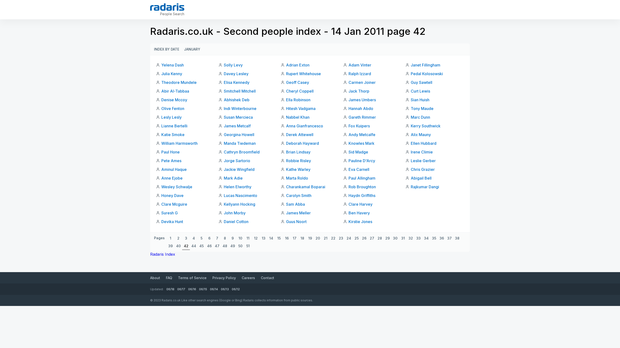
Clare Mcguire (174, 204)
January (192, 49)
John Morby (235, 212)
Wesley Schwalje (176, 186)
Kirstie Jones (360, 221)
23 (341, 238)
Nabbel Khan (298, 117)
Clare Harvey (360, 204)
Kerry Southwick (426, 125)
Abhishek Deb (236, 99)
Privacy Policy (224, 278)
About (155, 278)
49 (232, 246)
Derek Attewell (299, 134)
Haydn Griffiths (362, 195)
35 (434, 238)
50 (240, 246)
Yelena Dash (172, 65)
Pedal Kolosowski (427, 73)
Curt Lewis (420, 91)
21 (325, 238)
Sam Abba (295, 204)
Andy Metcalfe (362, 134)
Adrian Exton (298, 65)
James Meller (298, 212)
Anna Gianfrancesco (304, 125)
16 (287, 238)
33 (418, 238)
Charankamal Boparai (305, 186)
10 (240, 238)
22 (333, 238)
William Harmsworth (179, 143)
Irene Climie (422, 152)
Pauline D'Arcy (362, 160)
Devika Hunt (172, 221)
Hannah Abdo (361, 108)
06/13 (225, 289)
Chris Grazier (423, 169)
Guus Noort (296, 221)
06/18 (170, 289)
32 (411, 238)
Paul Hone (170, 152)
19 (310, 238)
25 (357, 238)
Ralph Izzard (360, 73)
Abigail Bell (421, 178)
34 (426, 238)
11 (248, 238)
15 (279, 238)
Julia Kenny (171, 73)
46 (209, 246)
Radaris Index (162, 254)
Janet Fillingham (425, 65)
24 (349, 238)
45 (201, 246)
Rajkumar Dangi (425, 186)
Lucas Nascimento (240, 195)
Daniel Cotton (236, 221)
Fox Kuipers (359, 125)
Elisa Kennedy (236, 82)
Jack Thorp (359, 91)
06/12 (236, 289)
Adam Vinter (360, 65)
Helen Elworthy (237, 186)
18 (302, 238)
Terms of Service (192, 278)
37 (449, 238)
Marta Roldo (297, 178)
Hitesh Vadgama (301, 108)
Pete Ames (171, 160)
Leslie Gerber (423, 160)
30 (395, 238)
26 (364, 238)
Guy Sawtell (421, 82)
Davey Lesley (236, 73)
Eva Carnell (359, 169)
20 (318, 238)
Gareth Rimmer (362, 117)
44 (193, 246)
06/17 (181, 289)
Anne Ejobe (172, 178)
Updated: (156, 289)
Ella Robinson (298, 99)
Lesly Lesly (171, 117)
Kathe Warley (298, 169)
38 (457, 238)
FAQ (169, 278)
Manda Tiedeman (240, 143)
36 (442, 238)
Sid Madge (358, 152)
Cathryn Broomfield (242, 152)
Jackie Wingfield (239, 169)
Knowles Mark (361, 143)
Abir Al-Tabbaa (175, 91)
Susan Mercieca (238, 117)
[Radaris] (167, 7)
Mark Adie (233, 178)
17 (294, 238)
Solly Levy (233, 65)
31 (403, 238)
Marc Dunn (420, 117)
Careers (248, 278)
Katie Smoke (173, 134)
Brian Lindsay (298, 152)
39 (170, 246)
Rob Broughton (362, 186)
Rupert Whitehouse (303, 73)
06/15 (203, 289)
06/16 (192, 289)
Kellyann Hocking (239, 204)
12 (256, 238)
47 (217, 246)
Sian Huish (420, 99)
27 (372, 238)
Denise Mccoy (174, 99)
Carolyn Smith (298, 195)
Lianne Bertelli (174, 125)
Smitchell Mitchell (240, 91)
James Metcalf (237, 125)
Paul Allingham (362, 178)
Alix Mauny (421, 134)
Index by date (166, 49)
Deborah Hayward (302, 143)
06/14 (214, 289)
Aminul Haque (174, 169)
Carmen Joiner (362, 82)
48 (225, 246)
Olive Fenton (172, 108)
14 (271, 238)
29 (387, 238)
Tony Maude (422, 108)
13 (263, 238)
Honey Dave (172, 195)
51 (248, 246)
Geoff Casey (297, 82)
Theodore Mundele (179, 82)
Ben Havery (359, 212)
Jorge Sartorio (237, 160)
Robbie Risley (298, 160)
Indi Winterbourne (240, 108)
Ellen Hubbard (423, 143)
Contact (267, 278)
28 (380, 238)
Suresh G (169, 212)
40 (178, 246)
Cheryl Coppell (300, 91)
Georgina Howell (239, 134)
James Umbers (362, 99)
